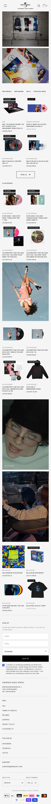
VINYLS (28, 91)
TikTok (5, 753)
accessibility (8, 729)
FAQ (3, 706)
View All (24, 175)
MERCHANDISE (19, 91)
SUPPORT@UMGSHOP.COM (12, 766)
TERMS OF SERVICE (9, 710)
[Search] (39, 6)
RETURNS (5, 715)
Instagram (6, 744)
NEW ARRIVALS (6, 91)
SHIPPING (5, 719)
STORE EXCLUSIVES (40, 91)
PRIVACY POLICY (8, 724)
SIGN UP (25, 659)
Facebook (6, 748)
